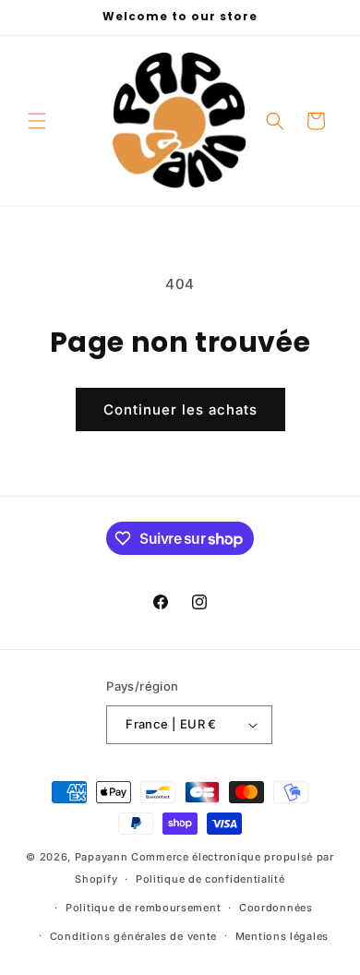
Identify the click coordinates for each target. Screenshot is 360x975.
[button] (37, 121)
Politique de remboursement (143, 907)
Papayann (101, 856)
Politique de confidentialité (210, 879)
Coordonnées (276, 907)
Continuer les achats (180, 409)
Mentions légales (282, 936)
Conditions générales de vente (133, 936)
